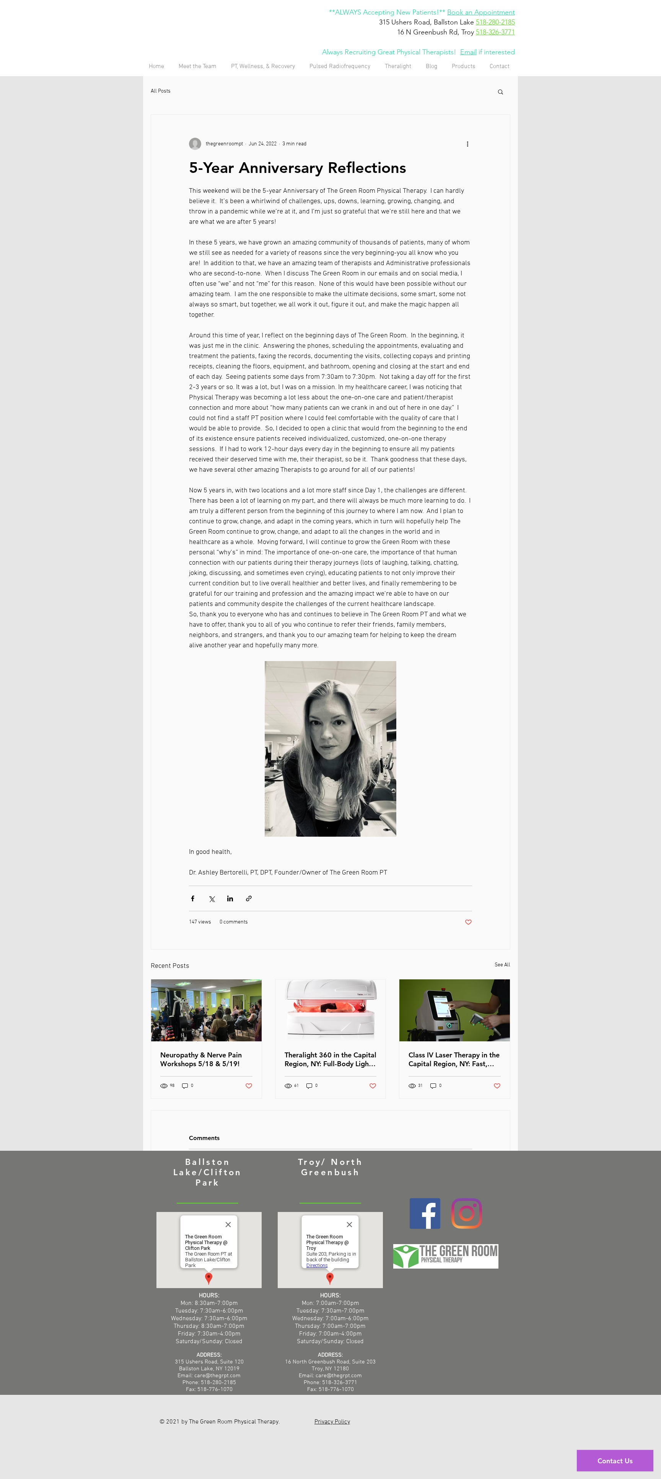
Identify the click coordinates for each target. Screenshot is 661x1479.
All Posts (161, 91)
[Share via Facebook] (192, 898)
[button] (500, 91)
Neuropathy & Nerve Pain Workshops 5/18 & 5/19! (201, 1059)
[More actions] (467, 143)
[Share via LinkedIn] (230, 898)
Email (468, 52)
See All (502, 965)
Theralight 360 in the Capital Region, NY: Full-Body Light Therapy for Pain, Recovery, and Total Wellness (330, 1059)
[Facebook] (425, 1213)
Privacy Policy (332, 1422)
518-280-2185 (495, 22)
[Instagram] (466, 1213)
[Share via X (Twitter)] (211, 898)
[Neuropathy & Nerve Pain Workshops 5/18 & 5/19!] (206, 1010)
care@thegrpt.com (339, 1375)
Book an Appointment (481, 12)
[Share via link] (248, 898)
